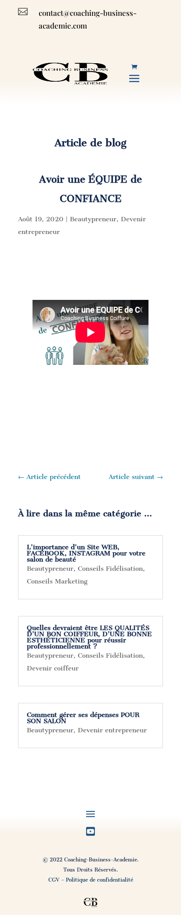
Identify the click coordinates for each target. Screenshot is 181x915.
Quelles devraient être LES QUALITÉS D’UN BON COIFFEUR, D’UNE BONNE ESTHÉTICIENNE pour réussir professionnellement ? (89, 637)
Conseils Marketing (57, 581)
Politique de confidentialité (99, 880)
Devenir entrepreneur (112, 730)
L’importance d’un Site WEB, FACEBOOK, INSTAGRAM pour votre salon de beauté (86, 553)
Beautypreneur (93, 219)
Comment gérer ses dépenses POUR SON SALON (83, 718)
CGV (53, 880)
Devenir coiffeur (53, 668)
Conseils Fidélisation (110, 569)
